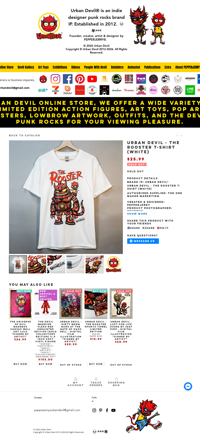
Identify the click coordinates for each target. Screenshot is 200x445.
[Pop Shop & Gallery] (153, 90)
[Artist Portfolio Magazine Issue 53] (80, 90)
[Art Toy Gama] (92, 90)
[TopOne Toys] (153, 79)
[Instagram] (55, 79)
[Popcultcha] (116, 79)
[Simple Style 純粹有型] (178, 90)
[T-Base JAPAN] (104, 79)
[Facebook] (68, 79)
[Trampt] (104, 90)
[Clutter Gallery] (165, 79)
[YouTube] (92, 79)
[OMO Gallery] (141, 79)
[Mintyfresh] (116, 90)
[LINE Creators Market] (190, 90)
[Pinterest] (80, 79)
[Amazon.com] (190, 79)
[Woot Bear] (178, 79)
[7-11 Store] (55, 90)
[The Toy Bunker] (129, 90)
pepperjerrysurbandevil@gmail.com (57, 410)
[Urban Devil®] (43, 79)
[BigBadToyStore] (129, 79)
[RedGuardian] (165, 90)
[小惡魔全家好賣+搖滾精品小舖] (43, 90)
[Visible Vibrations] (141, 90)
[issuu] (68, 90)
